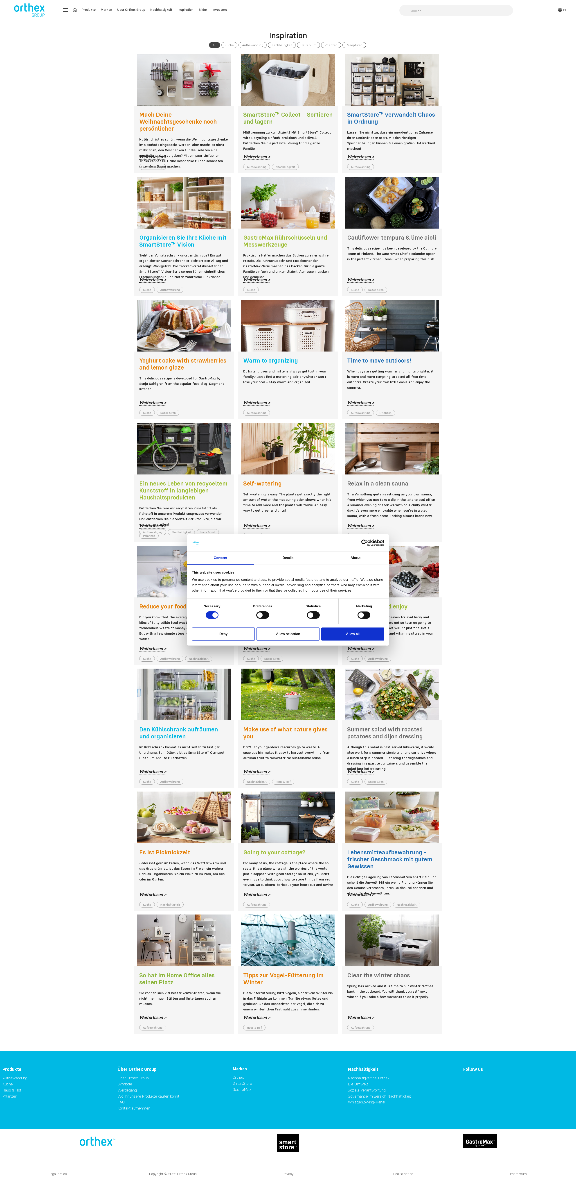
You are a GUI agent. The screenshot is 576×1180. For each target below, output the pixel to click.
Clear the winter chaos (378, 975)
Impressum (518, 1174)
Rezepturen (354, 45)
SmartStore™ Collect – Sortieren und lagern (288, 118)
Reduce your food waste (172, 606)
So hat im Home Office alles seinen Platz (177, 978)
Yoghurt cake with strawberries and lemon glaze (182, 363)
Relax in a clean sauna (377, 483)
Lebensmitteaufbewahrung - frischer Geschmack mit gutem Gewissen (389, 859)
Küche (229, 45)
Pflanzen (331, 45)
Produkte (89, 9)
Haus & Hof (308, 45)
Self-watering (262, 483)
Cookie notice (403, 1174)
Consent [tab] (220, 558)
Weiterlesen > (152, 156)
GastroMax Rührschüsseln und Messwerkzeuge (285, 241)
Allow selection (288, 634)
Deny (223, 634)
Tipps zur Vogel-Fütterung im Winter (283, 978)
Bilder (203, 9)
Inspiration (186, 9)
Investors (219, 9)
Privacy (288, 1174)
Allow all (353, 634)
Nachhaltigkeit (161, 9)
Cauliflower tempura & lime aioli (391, 237)
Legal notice (58, 1174)
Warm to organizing (270, 360)
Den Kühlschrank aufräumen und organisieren (178, 732)
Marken (106, 9)
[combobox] (456, 11)
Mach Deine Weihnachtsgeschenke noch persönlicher (178, 121)
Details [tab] (288, 558)
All (214, 45)
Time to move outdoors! (379, 360)
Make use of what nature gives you (285, 732)
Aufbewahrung (252, 45)
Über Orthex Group (131, 9)
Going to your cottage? (274, 852)
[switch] (262, 615)
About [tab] (355, 558)
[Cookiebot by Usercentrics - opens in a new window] (364, 543)
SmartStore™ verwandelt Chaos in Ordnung (391, 118)
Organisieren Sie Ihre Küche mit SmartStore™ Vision (183, 241)
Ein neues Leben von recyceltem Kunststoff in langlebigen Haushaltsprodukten (183, 490)
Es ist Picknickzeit (164, 852)
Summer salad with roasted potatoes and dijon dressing (385, 732)
